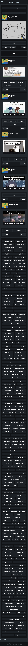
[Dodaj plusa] (4, 47)
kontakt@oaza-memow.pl (17, 644)
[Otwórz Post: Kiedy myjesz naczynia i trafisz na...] (14, 183)
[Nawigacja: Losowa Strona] (14, 53)
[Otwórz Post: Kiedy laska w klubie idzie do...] (14, 218)
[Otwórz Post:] (14, 13)
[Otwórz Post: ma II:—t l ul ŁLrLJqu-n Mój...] (14, 72)
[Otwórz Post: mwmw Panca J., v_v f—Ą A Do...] (14, 147)
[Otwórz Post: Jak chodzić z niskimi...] (14, 109)
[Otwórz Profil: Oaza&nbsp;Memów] (4, 17)
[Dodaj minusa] (5, 47)
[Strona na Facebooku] (26, 643)
